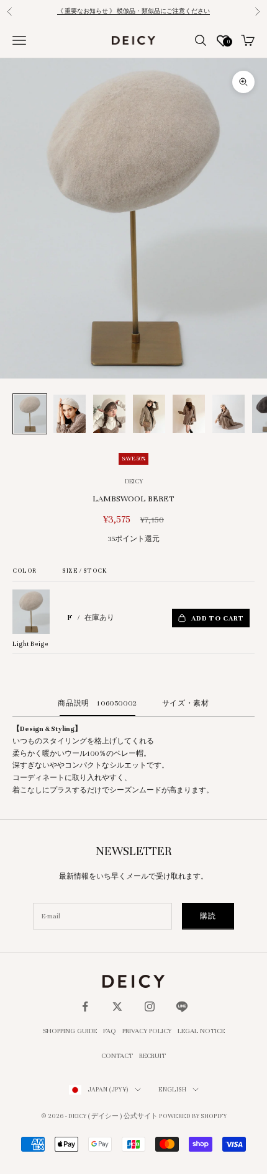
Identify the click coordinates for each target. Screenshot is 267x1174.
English (172, 1089)
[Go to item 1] (29, 414)
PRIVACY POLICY (146, 1030)
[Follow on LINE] (182, 1006)
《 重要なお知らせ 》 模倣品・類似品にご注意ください (133, 11)
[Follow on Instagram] (149, 1006)
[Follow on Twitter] (117, 1006)
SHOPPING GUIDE (70, 1030)
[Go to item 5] (188, 414)
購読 (208, 916)
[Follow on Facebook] (85, 1006)
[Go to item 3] (109, 414)
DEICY (134, 481)
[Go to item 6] (228, 414)
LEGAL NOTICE (201, 1030)
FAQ (109, 1030)
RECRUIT (152, 1055)
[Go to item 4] (149, 414)
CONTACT (117, 1055)
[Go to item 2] (69, 414)
